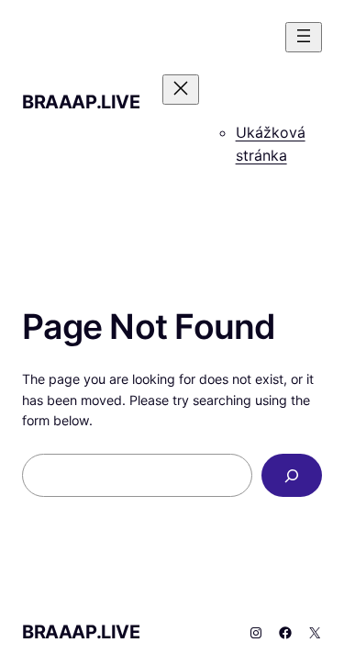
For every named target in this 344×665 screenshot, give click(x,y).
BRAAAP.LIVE (81, 102)
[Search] (291, 475)
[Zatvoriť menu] (180, 89)
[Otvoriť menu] (303, 37)
